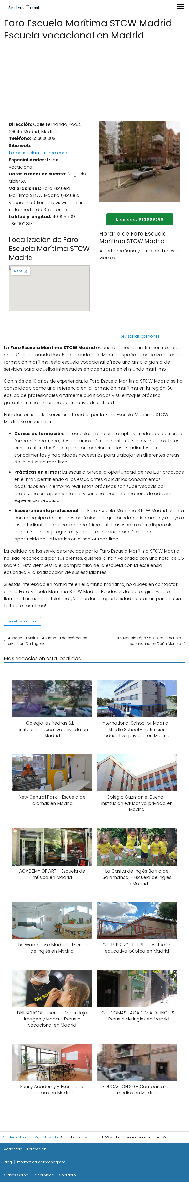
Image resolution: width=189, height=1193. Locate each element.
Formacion (36, 1149)
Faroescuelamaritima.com (38, 153)
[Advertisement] (94, 79)
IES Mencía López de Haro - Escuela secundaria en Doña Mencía (149, 640)
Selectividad (43, 1175)
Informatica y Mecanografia (41, 1162)
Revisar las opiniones (140, 336)
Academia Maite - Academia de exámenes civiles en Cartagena (47, 640)
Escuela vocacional (22, 621)
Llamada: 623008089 (140, 219)
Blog (8, 1162)
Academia (13, 1149)
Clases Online (16, 1175)
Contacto (67, 1175)
